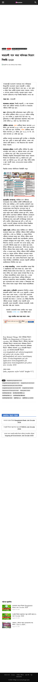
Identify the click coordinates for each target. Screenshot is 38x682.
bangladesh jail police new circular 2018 (11, 388)
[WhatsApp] (21, 406)
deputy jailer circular (25, 390)
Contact (13, 675)
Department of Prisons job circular (10, 390)
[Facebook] (9, 406)
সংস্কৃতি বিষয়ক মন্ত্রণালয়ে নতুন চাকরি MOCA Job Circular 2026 (24, 615)
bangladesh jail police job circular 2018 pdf (12, 385)
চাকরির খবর (9, 48)
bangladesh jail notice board (27, 383)
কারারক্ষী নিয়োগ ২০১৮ (17, 398)
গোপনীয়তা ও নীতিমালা (20, 675)
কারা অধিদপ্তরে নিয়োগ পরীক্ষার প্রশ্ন (19, 395)
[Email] (25, 406)
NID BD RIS (19, 676)
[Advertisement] (19, 26)
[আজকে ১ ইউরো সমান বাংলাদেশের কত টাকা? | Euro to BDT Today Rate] (6, 625)
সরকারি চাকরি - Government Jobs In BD (19, 48)
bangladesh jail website (27, 388)
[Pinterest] (17, 406)
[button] (3, 2)
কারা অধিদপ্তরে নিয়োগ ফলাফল (7, 398)
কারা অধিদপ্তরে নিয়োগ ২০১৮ (7, 395)
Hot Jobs (4, 48)
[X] (13, 406)
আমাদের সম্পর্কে (7, 675)
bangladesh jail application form (14, 380)
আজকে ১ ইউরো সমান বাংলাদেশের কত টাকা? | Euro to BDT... (22, 623)
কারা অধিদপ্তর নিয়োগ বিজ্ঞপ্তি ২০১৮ (18, 393)
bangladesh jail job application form (10, 383)
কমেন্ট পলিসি (27, 675)
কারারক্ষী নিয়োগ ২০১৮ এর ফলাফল (28, 398)
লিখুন (31, 675)
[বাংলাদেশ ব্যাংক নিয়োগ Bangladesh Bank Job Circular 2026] (6, 608)
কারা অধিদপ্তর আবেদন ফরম (6, 393)
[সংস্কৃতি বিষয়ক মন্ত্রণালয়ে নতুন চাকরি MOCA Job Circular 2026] (6, 616)
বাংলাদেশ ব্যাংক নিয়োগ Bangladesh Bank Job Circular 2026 (22, 606)
